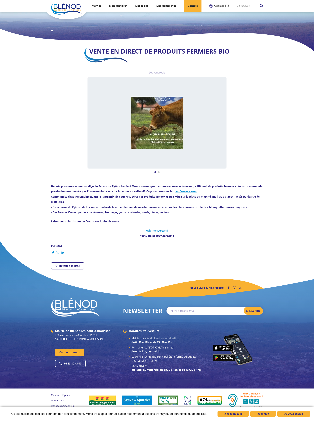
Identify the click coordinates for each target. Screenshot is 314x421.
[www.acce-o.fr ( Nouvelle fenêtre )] (245, 400)
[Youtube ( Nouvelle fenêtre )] (240, 287)
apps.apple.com (223, 348)
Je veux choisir (293, 413)
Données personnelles (63, 405)
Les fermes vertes (186, 191)
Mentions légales (60, 395)
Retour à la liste (69, 266)
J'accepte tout (233, 413)
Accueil (52, 30)
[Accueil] (66, 8)
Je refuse (263, 413)
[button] (157, 122)
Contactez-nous (69, 352)
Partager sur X (58, 253)
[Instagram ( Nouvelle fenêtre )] (234, 287)
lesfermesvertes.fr (157, 230)
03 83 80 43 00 (72, 363)
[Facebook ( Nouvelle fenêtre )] (228, 287)
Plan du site (57, 400)
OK (261, 5)
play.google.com (224, 357)
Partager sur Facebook (53, 253)
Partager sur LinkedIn (63, 253)
